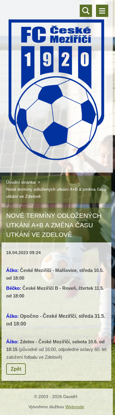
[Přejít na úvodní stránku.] (56, 82)
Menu (102, 11)
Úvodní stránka (21, 182)
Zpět (16, 369)
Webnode (74, 406)
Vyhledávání (86, 11)
